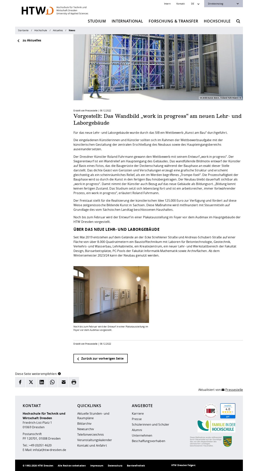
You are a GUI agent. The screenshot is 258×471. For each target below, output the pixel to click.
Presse (137, 419)
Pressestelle (234, 390)
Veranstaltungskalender (94, 440)
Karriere (138, 413)
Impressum (96, 465)
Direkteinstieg (215, 3)
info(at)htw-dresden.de (49, 450)
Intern (167, 3)
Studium (97, 21)
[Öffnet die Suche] (238, 21)
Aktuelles (58, 30)
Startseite (23, 30)
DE (192, 3)
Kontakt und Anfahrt (92, 445)
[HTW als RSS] (201, 465)
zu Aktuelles (32, 40)
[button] (59, 373)
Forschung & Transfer (173, 21)
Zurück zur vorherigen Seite (102, 358)
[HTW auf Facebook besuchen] (224, 465)
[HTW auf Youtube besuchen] (231, 465)
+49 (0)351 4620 (40, 445)
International (127, 21)
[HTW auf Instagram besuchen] (209, 465)
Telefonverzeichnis (90, 434)
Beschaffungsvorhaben (148, 441)
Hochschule (217, 21)
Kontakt (180, 3)
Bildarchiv (84, 423)
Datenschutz (115, 465)
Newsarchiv (85, 429)
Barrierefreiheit (136, 465)
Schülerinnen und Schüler (150, 424)
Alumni (137, 430)
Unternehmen (142, 435)
